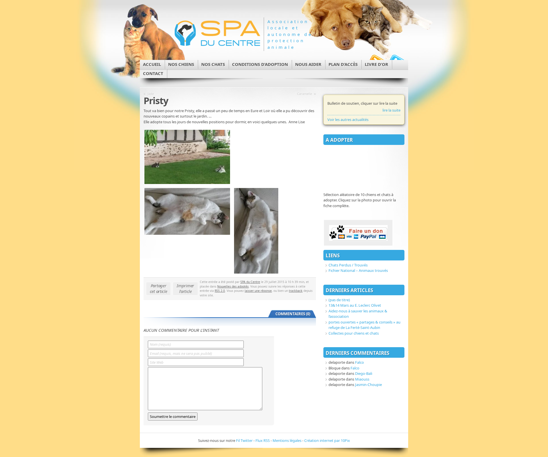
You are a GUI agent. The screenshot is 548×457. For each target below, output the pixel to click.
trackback (296, 291)
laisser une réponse (258, 291)
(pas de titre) (339, 299)
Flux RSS (262, 440)
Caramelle (304, 94)
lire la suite (391, 110)
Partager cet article (158, 288)
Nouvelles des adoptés (233, 286)
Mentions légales (287, 440)
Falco (359, 362)
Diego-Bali (363, 373)
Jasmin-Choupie (368, 384)
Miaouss (362, 379)
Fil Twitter (244, 440)
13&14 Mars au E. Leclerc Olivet (355, 305)
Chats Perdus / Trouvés (348, 265)
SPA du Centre (250, 282)
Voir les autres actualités (347, 119)
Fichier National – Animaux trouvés (358, 270)
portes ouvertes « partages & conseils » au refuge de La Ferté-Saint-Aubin (364, 325)
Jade (151, 94)
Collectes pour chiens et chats (354, 333)
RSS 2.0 (220, 291)
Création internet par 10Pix (327, 440)
